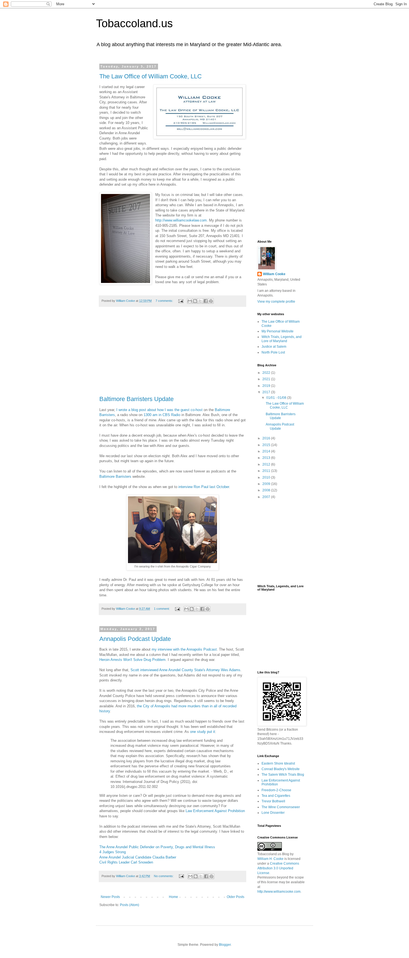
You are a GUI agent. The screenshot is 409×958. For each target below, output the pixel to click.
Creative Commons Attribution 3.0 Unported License (278, 868)
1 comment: (162, 608)
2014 (266, 451)
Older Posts (235, 897)
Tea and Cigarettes (276, 796)
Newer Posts (110, 897)
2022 (266, 373)
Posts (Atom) (129, 905)
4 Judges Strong (112, 852)
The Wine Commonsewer (281, 807)
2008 (266, 490)
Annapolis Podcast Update (135, 638)
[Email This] (190, 301)
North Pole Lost (273, 352)
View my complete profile (276, 301)
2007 (266, 497)
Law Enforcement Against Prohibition (215, 811)
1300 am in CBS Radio (162, 415)
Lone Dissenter (273, 813)
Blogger (225, 945)
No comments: (164, 876)
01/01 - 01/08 (276, 398)
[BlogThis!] (195, 301)
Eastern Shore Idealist (278, 763)
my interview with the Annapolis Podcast (184, 649)
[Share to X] (200, 301)
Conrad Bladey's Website (281, 769)
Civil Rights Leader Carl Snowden (126, 862)
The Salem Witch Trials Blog (283, 775)
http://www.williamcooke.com (278, 892)
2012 (266, 464)
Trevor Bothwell (273, 801)
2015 (266, 445)
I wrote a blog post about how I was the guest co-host (159, 410)
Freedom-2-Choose (276, 790)
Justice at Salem (274, 347)
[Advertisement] (172, 354)
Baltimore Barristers (115, 476)
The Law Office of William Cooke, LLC (150, 76)
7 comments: (165, 300)
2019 (266, 386)
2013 (266, 458)
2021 (266, 379)
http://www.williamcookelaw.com (181, 220)
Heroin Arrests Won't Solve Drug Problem (132, 660)
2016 (266, 438)
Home (173, 897)
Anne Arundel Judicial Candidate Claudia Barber (137, 857)
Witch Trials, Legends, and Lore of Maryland (282, 339)
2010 (266, 477)
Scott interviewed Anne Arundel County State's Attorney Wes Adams (185, 670)
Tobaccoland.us (134, 23)
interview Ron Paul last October (203, 487)
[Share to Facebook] (205, 301)
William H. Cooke (270, 859)
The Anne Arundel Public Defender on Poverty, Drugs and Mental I (152, 847)
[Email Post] (180, 300)
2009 (266, 484)
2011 (266, 471)
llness (210, 847)
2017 (266, 392)
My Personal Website (278, 331)
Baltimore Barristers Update (136, 398)
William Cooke (274, 274)
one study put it (202, 732)
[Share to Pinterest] (211, 301)
